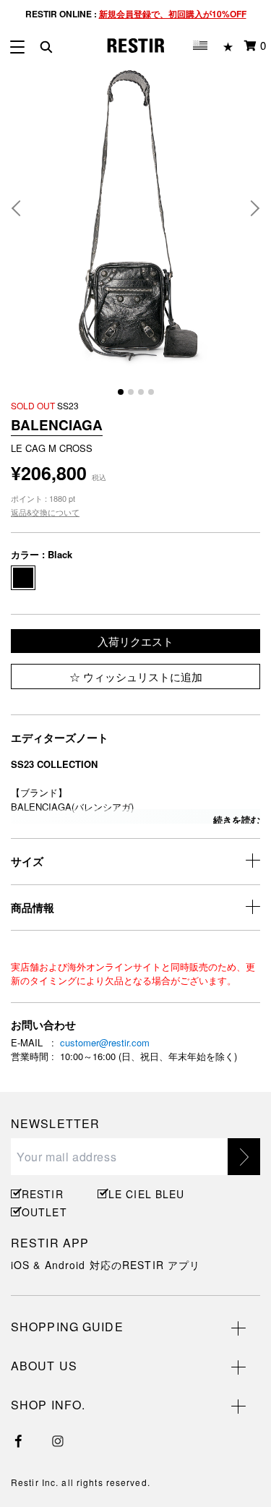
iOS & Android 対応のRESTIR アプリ (105, 1265)
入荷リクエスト (135, 641)
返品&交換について (45, 512)
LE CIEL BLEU (144, 1194)
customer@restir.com (105, 1042)
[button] (22, 208)
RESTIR (43, 1194)
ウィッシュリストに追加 (141, 676)
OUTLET (44, 1212)
